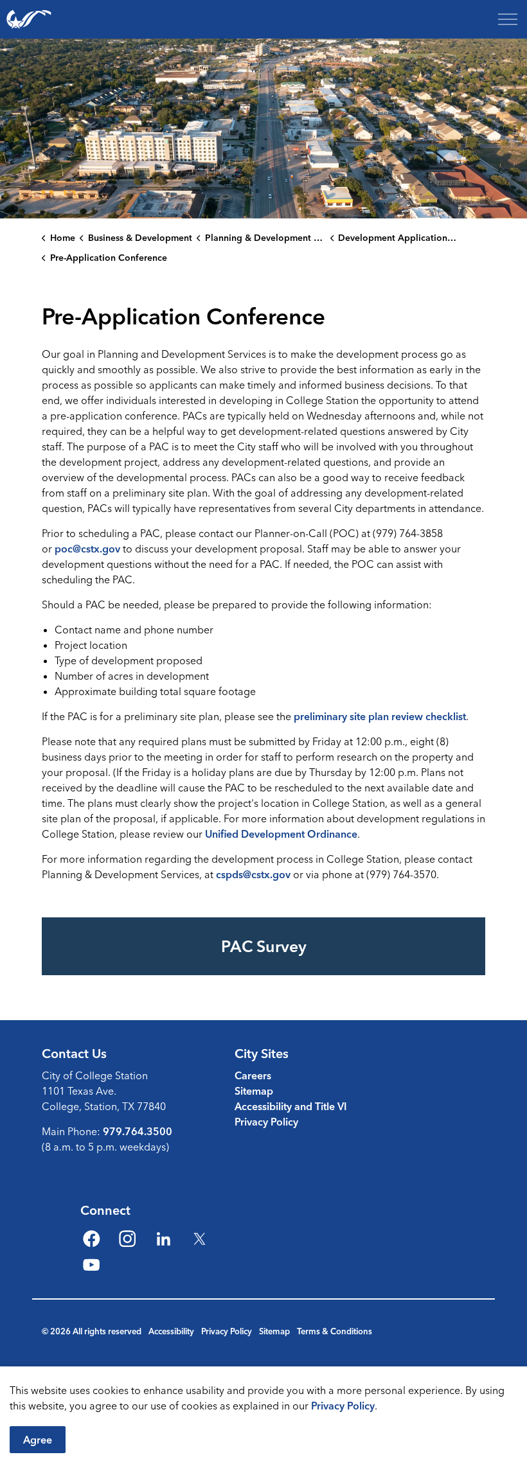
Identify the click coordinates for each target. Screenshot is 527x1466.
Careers (253, 1075)
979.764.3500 (137, 1131)
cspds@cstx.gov (253, 874)
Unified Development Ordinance (281, 833)
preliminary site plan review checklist (380, 716)
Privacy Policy (343, 1405)
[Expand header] (507, 19)
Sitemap (254, 1090)
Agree (37, 1439)
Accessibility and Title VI (291, 1106)
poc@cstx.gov (87, 548)
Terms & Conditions (334, 1331)
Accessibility (171, 1331)
